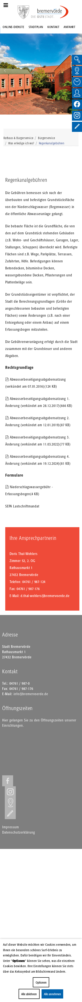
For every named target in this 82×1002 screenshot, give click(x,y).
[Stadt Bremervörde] (50, 11)
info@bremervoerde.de (31, 694)
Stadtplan (36, 27)
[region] (41, 71)
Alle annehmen (52, 994)
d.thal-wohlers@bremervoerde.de (45, 596)
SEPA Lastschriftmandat (22, 506)
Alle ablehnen (29, 994)
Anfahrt (69, 27)
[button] (5, 70)
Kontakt (53, 27)
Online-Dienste (13, 27)
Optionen (41, 982)
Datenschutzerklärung (18, 832)
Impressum (10, 827)
